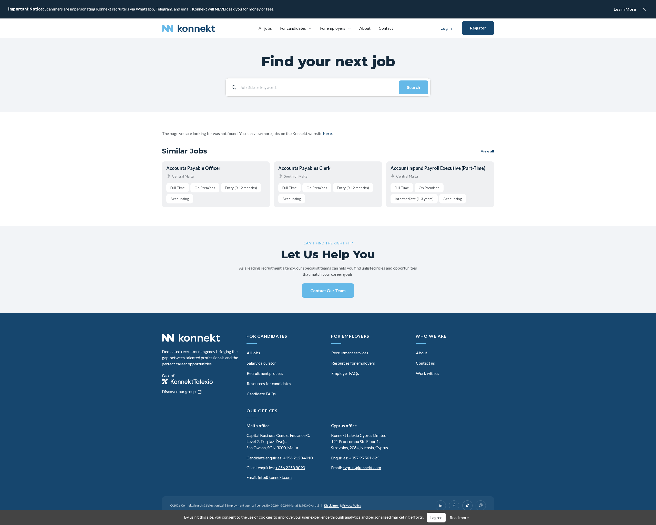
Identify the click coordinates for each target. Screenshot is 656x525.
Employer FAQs (345, 373)
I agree (436, 517)
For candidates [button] (293, 28)
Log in (446, 28)
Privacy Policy (351, 505)
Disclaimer (331, 505)
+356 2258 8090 (290, 467)
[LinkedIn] (441, 505)
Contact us (425, 363)
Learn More (625, 9)
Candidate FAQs (261, 393)
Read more (459, 517)
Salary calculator (261, 363)
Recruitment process (265, 373)
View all (487, 151)
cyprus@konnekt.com (362, 467)
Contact (386, 28)
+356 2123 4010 (298, 457)
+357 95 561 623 (364, 457)
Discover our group (179, 391)
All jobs (265, 28)
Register (478, 27)
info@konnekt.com (275, 477)
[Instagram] (481, 505)
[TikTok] (467, 505)
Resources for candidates (269, 383)
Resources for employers (353, 363)
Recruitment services (349, 352)
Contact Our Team (328, 290)
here (327, 133)
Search (413, 87)
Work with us (427, 373)
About (365, 28)
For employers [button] (333, 28)
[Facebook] (454, 505)
